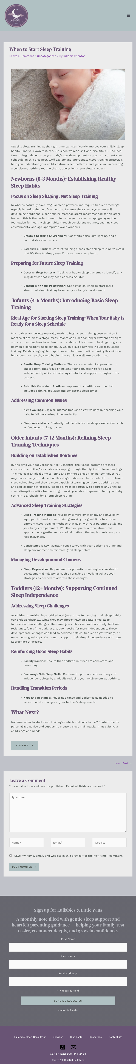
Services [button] (58, 1036)
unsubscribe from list (68, 1010)
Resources (95, 1036)
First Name (68, 939)
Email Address (68, 973)
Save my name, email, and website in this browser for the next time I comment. (68, 855)
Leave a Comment (21, 56)
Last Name (68, 956)
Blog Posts (76, 1036)
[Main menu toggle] (128, 15)
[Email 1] (73, 1047)
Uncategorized (46, 56)
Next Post (123, 763)
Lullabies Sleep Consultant (30, 1036)
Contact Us (115, 1036)
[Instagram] (62, 1047)
